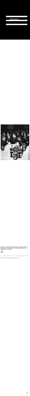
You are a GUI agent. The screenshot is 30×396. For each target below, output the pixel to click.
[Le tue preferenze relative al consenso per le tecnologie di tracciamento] (27, 393)
